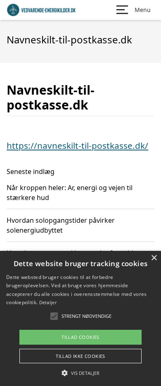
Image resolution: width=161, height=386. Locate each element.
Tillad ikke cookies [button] (80, 356)
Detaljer (48, 302)
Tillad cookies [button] (80, 337)
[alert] (80, 318)
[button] (80, 373)
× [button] (154, 258)
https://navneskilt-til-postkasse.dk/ (77, 145)
